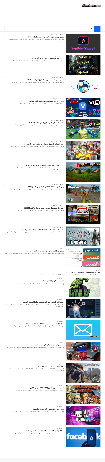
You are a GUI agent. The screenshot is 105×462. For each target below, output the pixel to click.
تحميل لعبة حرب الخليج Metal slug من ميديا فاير (47, 388)
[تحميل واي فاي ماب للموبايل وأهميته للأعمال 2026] (83, 107)
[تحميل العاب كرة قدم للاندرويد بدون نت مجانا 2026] (83, 129)
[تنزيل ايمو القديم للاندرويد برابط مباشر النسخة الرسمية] (83, 257)
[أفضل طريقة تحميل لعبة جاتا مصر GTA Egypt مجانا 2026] (83, 214)
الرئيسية (97, 28)
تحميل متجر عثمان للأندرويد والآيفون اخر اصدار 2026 (45, 80)
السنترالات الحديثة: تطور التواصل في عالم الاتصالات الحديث (43, 302)
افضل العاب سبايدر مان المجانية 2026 (50, 366)
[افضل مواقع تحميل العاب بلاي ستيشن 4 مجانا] (83, 351)
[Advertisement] (36, 13)
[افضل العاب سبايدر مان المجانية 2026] (83, 373)
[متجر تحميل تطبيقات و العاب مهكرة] (91, 5)
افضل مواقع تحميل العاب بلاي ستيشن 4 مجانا (48, 345)
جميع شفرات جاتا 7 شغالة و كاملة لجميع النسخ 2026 (46, 187)
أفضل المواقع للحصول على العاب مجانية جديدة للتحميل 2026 (42, 144)
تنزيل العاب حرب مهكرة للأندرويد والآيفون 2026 (47, 58)
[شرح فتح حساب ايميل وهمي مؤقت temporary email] (83, 330)
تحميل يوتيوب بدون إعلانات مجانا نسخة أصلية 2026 (46, 37)
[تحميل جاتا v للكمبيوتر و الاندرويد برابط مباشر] (83, 415)
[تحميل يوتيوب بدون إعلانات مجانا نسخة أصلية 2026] (83, 43)
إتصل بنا (91, 28)
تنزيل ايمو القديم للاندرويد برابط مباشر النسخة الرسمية (45, 251)
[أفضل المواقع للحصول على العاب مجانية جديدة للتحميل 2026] (83, 150)
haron (61, 34)
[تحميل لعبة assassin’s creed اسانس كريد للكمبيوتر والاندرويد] (83, 236)
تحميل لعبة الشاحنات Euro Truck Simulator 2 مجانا (82, 272)
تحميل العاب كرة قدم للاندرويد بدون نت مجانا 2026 (46, 123)
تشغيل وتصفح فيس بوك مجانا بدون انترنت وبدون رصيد (45, 430)
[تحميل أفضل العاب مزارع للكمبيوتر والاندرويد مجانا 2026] (83, 172)
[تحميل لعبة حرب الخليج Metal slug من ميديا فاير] (83, 394)
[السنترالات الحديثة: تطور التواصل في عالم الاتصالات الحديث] (83, 308)
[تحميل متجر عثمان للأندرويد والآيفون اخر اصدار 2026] (83, 86)
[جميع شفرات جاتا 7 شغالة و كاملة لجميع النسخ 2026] (83, 193)
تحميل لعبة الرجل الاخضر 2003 (53, 281)
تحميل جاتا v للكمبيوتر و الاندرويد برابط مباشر (48, 409)
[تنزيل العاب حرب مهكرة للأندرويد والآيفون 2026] (83, 65)
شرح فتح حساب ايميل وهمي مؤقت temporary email (45, 323)
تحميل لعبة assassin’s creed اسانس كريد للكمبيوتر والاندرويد (42, 229)
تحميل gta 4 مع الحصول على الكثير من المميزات (47, 452)
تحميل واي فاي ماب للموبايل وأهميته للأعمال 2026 (46, 101)
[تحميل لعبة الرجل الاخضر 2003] (83, 287)
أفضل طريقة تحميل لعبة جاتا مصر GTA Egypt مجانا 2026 (44, 208)
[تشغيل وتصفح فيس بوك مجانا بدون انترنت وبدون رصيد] (83, 437)
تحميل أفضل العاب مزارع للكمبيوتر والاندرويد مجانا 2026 (44, 165)
